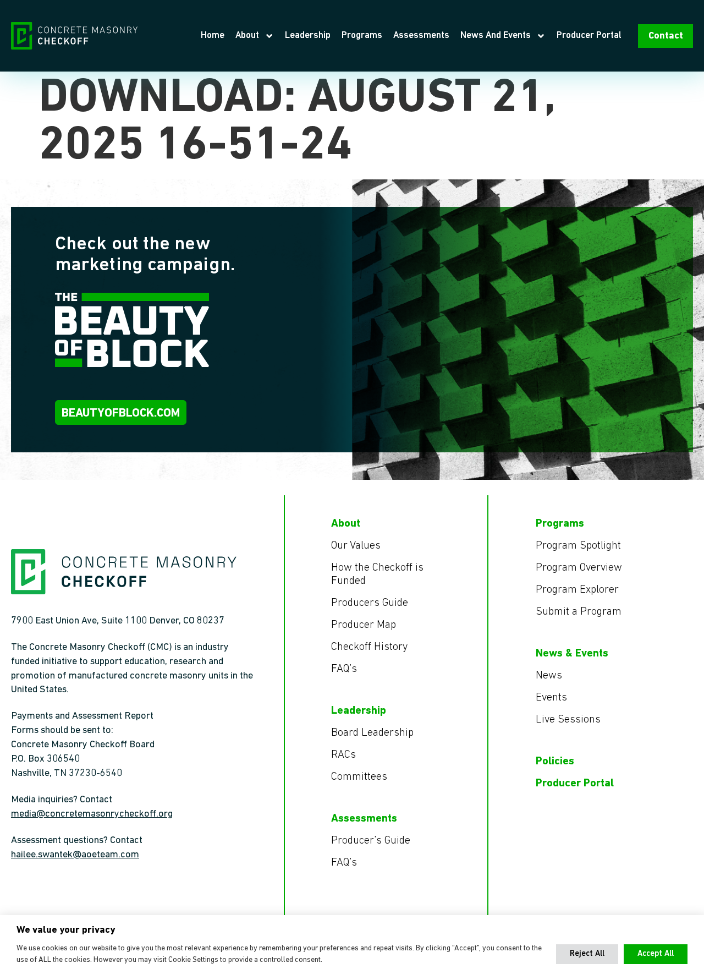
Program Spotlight (578, 545)
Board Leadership (372, 732)
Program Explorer (577, 589)
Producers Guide (369, 603)
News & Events (572, 653)
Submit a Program (579, 611)
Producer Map (363, 625)
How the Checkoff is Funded (377, 574)
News (549, 675)
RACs (343, 754)
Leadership (308, 35)
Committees (359, 777)
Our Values (356, 545)
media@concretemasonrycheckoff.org (92, 814)
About (247, 35)
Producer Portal (589, 35)
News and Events (495, 35)
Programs (362, 35)
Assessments (421, 35)
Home (212, 35)
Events (551, 697)
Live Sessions (568, 719)
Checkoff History (369, 647)
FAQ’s (344, 669)
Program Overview (579, 567)
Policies (555, 761)
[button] (587, 954)
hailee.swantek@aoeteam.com (75, 855)
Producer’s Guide (370, 840)
